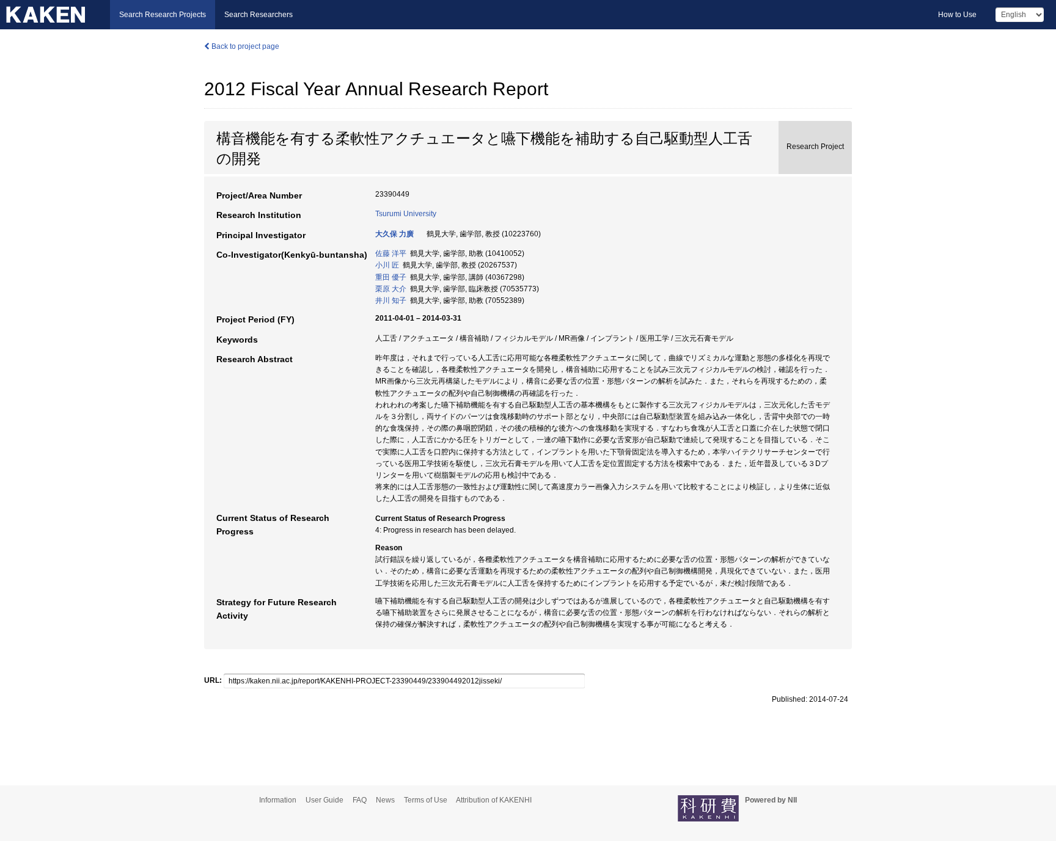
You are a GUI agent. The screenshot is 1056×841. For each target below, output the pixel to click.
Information (277, 800)
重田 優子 (390, 277)
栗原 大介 (390, 289)
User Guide (324, 800)
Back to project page (244, 46)
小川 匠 (387, 265)
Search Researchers (258, 14)
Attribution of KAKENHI (494, 800)
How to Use (957, 14)
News (385, 800)
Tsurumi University (405, 213)
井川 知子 (390, 300)
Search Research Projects (162, 14)
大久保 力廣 (394, 234)
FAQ (360, 800)
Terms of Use (425, 800)
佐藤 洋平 (390, 253)
